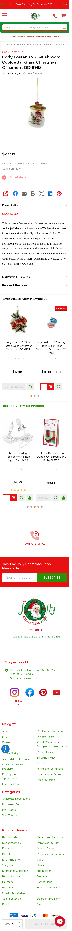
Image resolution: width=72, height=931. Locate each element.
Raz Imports (9, 837)
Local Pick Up (10, 784)
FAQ (5, 736)
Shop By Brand (46, 780)
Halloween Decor (12, 804)
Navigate (9, 724)
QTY (7, 924)
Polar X (6, 854)
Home (5, 44)
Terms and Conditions (50, 768)
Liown (40, 893)
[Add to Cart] (17, 386)
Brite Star (8, 887)
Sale (4, 821)
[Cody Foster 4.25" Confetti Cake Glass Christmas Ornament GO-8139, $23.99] (51, 322)
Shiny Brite (8, 865)
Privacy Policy (45, 736)
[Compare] (29, 497)
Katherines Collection (15, 870)
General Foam (45, 848)
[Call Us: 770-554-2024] (55, 16)
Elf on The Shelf (11, 859)
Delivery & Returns (16, 276)
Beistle (6, 904)
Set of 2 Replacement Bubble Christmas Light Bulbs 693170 (51, 457)
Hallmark (7, 882)
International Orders (49, 774)
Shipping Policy (46, 757)
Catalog (7, 742)
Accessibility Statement (16, 759)
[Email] (24, 193)
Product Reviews (15, 285)
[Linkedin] (50, 193)
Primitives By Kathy (49, 842)
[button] (35, 625)
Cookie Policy (10, 753)
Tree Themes (10, 815)
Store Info (43, 763)
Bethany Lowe (11, 876)
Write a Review (32, 73)
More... (41, 904)
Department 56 (11, 842)
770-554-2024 (28, 678)
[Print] (32, 193)
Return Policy (45, 752)
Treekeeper (44, 870)
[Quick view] (25, 386)
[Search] (64, 27)
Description (11, 205)
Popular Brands (14, 830)
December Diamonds (50, 837)
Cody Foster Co (11, 898)
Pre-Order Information (50, 731)
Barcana (42, 876)
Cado (40, 859)
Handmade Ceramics (50, 887)
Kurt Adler (8, 848)
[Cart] (63, 16)
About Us (7, 731)
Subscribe (52, 577)
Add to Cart (46, 924)
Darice (41, 865)
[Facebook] (15, 193)
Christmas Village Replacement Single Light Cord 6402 (18, 457)
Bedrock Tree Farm (48, 898)
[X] (41, 193)
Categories (11, 792)
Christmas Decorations (16, 798)
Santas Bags (44, 882)
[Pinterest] (59, 193)
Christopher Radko (13, 893)
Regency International (50, 854)
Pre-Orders (9, 810)
